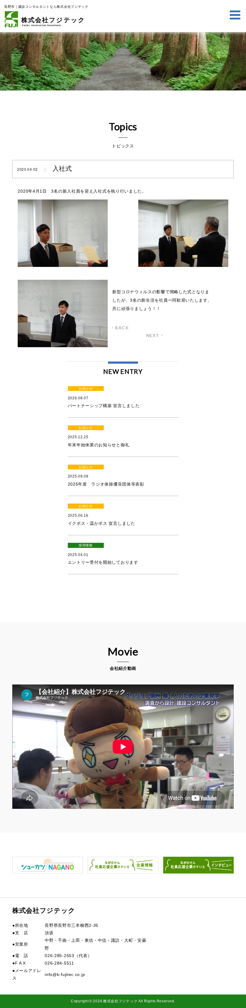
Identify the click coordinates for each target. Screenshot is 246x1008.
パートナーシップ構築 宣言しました (104, 397)
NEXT (152, 335)
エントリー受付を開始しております (103, 554)
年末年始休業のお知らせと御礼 (99, 436)
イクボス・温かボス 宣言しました (101, 514)
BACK (122, 327)
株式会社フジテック (53, 21)
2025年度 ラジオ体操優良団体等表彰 (106, 475)
